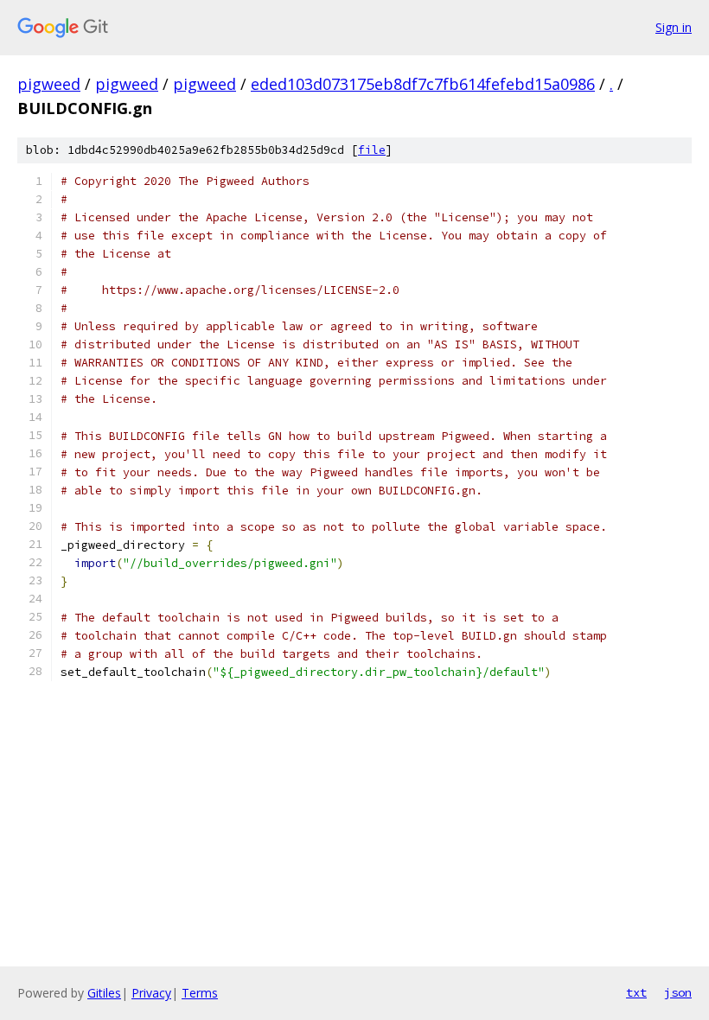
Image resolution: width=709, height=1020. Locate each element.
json (678, 992)
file (372, 150)
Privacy (151, 993)
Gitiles (104, 993)
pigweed (48, 83)
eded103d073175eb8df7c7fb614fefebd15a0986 (423, 83)
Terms (200, 993)
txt (636, 992)
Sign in (673, 27)
